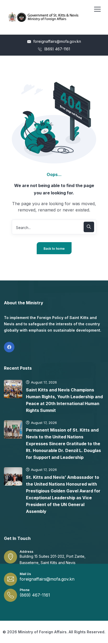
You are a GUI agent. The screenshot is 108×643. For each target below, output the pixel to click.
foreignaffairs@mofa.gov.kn (56, 41)
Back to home (54, 249)
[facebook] (9, 347)
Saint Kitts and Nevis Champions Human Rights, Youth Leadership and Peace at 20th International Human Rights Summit (64, 400)
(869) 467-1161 (56, 49)
